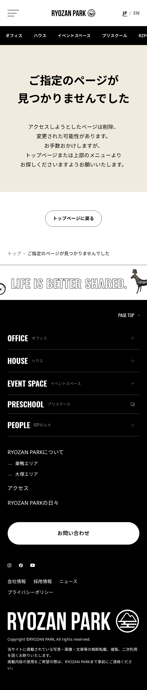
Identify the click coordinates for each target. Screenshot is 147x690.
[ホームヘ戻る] (73, 13)
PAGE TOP (126, 315)
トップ (14, 253)
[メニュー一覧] (13, 13)
